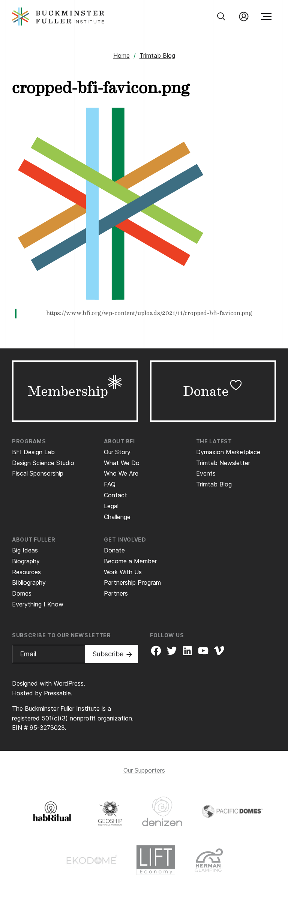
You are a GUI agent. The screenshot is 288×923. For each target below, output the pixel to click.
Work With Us (123, 572)
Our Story (117, 452)
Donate (206, 391)
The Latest (214, 441)
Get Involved (125, 539)
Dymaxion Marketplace (228, 452)
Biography (26, 561)
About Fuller (33, 539)
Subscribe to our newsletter (61, 635)
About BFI (119, 441)
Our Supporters (144, 770)
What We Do (122, 463)
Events (206, 473)
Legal (111, 506)
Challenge (117, 517)
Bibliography (29, 582)
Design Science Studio (43, 463)
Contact (115, 495)
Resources (26, 572)
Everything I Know (37, 604)
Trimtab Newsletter (223, 463)
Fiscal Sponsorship (37, 473)
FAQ (110, 484)
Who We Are (121, 473)
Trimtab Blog (157, 55)
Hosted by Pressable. (42, 693)
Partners (116, 593)
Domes (22, 593)
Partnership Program (132, 582)
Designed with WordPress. (48, 683)
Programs (29, 441)
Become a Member (130, 561)
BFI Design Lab (33, 452)
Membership (68, 391)
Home (121, 55)
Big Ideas (25, 550)
